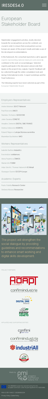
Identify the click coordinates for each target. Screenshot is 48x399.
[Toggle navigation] (44, 5)
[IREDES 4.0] (12, 5)
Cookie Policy (15, 395)
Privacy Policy (5, 395)
